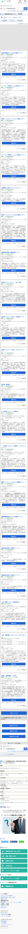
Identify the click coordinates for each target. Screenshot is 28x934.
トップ (2, 754)
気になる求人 (4, 912)
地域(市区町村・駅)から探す (8, 897)
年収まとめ (3, 907)
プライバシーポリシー (6, 924)
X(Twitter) (5, 841)
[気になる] (20, 1)
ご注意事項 (3, 923)
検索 (25, 8)
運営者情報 (3, 921)
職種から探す (4, 899)
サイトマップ (4, 928)
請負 (20, 17)
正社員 (5, 17)
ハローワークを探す (6, 916)
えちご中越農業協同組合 (9, 754)
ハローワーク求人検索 (6, 895)
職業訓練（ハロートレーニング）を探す (11, 902)
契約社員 (15, 17)
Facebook (14, 841)
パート (9, 17)
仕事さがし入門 (5, 905)
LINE (22, 841)
